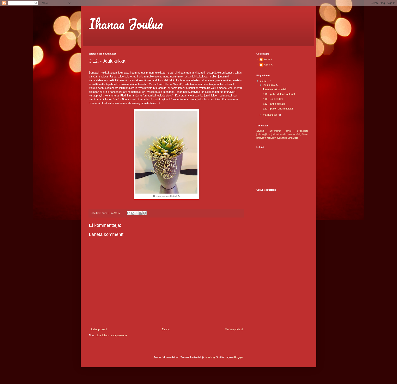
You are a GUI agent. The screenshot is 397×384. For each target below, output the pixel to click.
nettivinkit (271, 138)
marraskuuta (270, 114)
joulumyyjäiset (263, 134)
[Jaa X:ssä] (137, 213)
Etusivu (166, 329)
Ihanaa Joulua (126, 23)
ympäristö (293, 138)
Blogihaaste (302, 131)
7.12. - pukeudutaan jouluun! (279, 94)
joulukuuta (269, 85)
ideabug (210, 357)
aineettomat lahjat (280, 131)
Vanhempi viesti (234, 329)
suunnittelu (282, 138)
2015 (263, 81)
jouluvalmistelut (279, 134)
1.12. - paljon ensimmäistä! (278, 108)
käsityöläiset (302, 134)
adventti (260, 131)
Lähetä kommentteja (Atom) (111, 335)
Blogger (238, 357)
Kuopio (291, 134)
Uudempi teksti (98, 329)
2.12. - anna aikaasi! (274, 103)
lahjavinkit (261, 138)
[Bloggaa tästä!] (133, 213)
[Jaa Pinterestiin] (144, 213)
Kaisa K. (268, 59)
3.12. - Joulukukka (273, 99)
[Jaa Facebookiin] (141, 213)
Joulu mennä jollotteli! (275, 89)
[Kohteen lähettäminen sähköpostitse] (129, 213)
